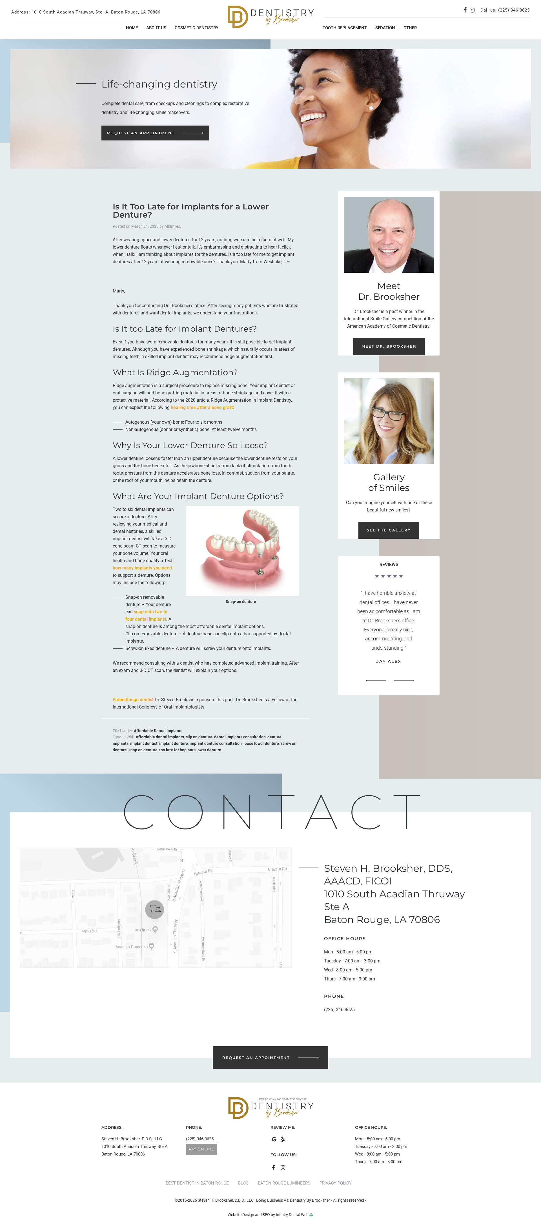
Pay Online (201, 1149)
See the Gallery (389, 530)
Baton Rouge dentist (133, 699)
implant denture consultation (216, 743)
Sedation (385, 27)
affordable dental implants (160, 737)
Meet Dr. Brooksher (389, 346)
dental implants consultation (240, 737)
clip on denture (199, 737)
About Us (156, 27)
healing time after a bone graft (202, 407)
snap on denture (143, 750)
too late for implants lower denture (190, 750)
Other (410, 27)
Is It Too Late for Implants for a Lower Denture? (191, 211)
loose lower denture (261, 743)
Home (132, 27)
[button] (376, 681)
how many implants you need (142, 568)
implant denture (173, 743)
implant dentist (144, 743)
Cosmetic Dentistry (196, 27)
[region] (389, 630)
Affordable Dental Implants (158, 731)
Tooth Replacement (345, 27)
